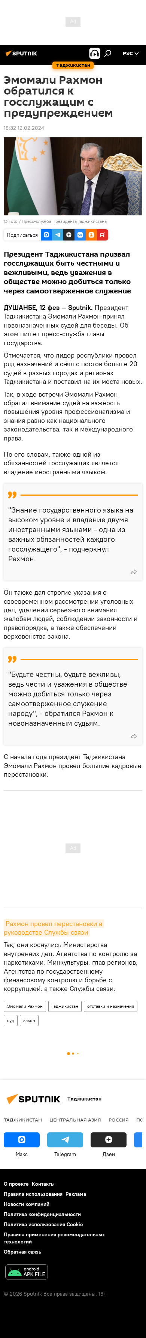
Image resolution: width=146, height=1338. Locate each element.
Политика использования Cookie (43, 1224)
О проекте (16, 1183)
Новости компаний (26, 1204)
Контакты (43, 1183)
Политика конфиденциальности (42, 1214)
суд (10, 1020)
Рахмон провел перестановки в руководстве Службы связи (54, 928)
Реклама (76, 1194)
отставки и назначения (110, 1006)
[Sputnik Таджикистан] (22, 56)
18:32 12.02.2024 (24, 128)
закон (29, 1020)
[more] (133, 571)
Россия (119, 1119)
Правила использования (33, 1194)
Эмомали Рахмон (25, 1006)
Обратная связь (22, 1251)
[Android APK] (26, 1272)
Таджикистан (65, 1006)
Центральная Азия (75, 1119)
